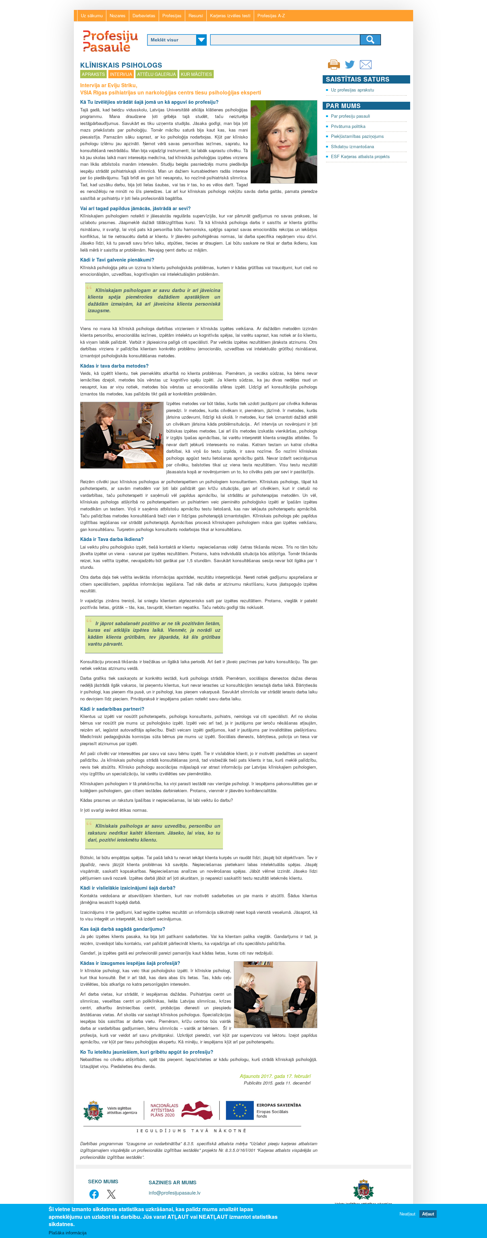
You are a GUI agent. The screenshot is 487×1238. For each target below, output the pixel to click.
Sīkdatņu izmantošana (352, 146)
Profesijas (172, 15)
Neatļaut (407, 1213)
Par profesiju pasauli (350, 116)
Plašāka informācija (67, 1232)
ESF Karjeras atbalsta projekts (360, 156)
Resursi (196, 15)
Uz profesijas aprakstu (352, 90)
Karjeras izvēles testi (230, 15)
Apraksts (93, 74)
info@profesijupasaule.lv (174, 1192)
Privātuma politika (348, 126)
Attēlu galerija (156, 74)
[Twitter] (350, 69)
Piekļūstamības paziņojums (357, 136)
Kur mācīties (196, 74)
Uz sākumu (92, 15)
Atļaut (428, 1213)
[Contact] (366, 69)
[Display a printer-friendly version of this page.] (334, 64)
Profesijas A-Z (271, 15)
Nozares (118, 15)
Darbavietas (144, 15)
